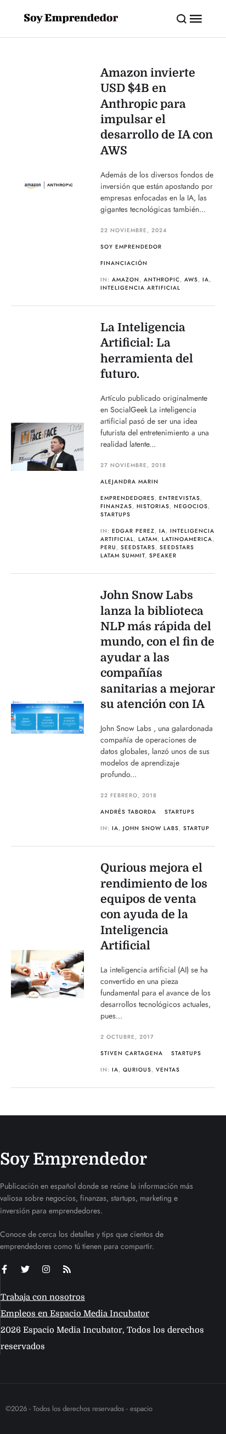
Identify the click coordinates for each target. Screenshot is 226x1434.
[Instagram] (46, 1269)
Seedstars (138, 547)
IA (205, 279)
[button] (182, 18)
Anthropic (162, 279)
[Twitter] (25, 1269)
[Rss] (67, 1269)
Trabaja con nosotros (43, 1297)
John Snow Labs (151, 828)
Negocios (191, 506)
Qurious (137, 1070)
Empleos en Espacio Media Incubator (75, 1313)
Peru (108, 547)
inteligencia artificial (140, 288)
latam (147, 539)
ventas (168, 1070)
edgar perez (133, 531)
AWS (191, 279)
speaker (163, 555)
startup (196, 828)
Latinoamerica (187, 539)
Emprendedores (127, 498)
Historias (153, 506)
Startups (115, 514)
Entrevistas (179, 498)
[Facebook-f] (4, 1269)
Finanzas (116, 506)
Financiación (124, 263)
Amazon (125, 279)
